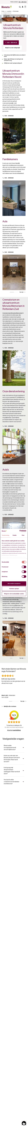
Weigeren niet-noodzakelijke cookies (14, 593)
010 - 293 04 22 (22, 1)
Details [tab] (14, 535)
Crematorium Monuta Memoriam (12, 313)
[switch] (24, 567)
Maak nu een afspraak (12, 47)
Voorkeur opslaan (14, 588)
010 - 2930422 (9, 116)
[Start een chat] (24, 1123)
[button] (14, 748)
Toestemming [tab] (5, 535)
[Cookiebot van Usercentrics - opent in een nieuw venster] (19, 531)
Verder (21, 292)
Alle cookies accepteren (14, 583)
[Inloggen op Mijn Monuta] (22, 7)
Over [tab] (23, 535)
